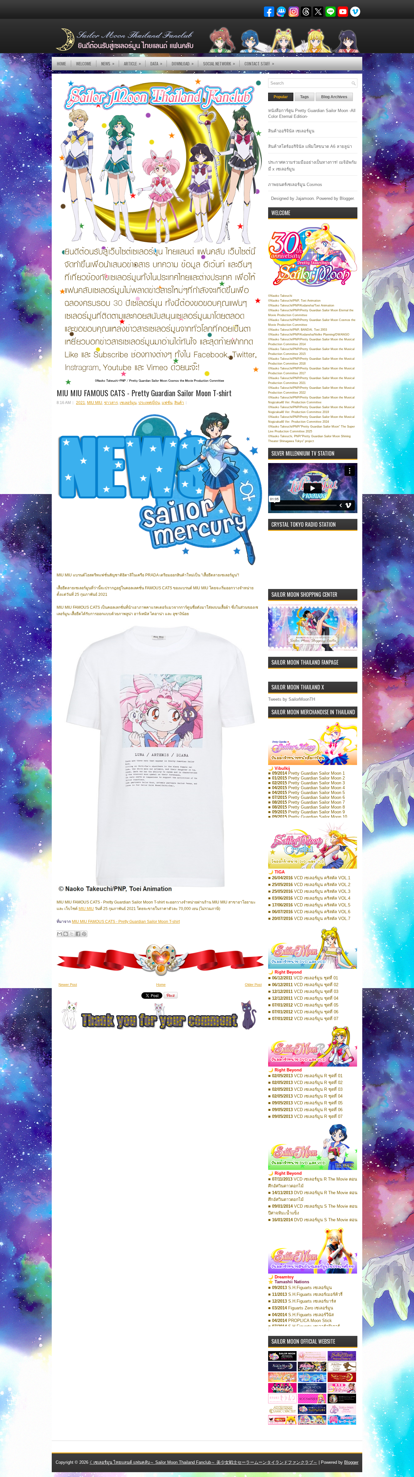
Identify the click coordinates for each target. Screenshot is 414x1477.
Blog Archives (334, 97)
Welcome (83, 63)
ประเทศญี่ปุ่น (149, 402)
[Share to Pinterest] (84, 934)
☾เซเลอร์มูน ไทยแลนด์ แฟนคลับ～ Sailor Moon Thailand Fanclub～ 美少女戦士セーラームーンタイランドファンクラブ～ (203, 1462)
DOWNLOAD (183, 63)
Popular (281, 97)
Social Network (219, 63)
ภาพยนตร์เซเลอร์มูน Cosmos (295, 184)
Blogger (347, 198)
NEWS (107, 63)
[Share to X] (72, 934)
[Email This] (59, 934)
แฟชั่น (167, 402)
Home (61, 63)
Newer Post (68, 984)
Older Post (253, 984)
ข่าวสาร (111, 402)
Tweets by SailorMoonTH (291, 699)
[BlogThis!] (65, 934)
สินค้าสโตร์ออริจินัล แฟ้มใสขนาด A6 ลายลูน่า (310, 146)
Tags (304, 97)
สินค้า (179, 402)
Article (132, 63)
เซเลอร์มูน (128, 402)
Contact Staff (259, 63)
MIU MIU (94, 402)
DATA (156, 63)
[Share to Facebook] (78, 934)
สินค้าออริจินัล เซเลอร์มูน (291, 131)
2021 (80, 402)
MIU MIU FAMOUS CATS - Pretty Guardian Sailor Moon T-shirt (144, 393)
